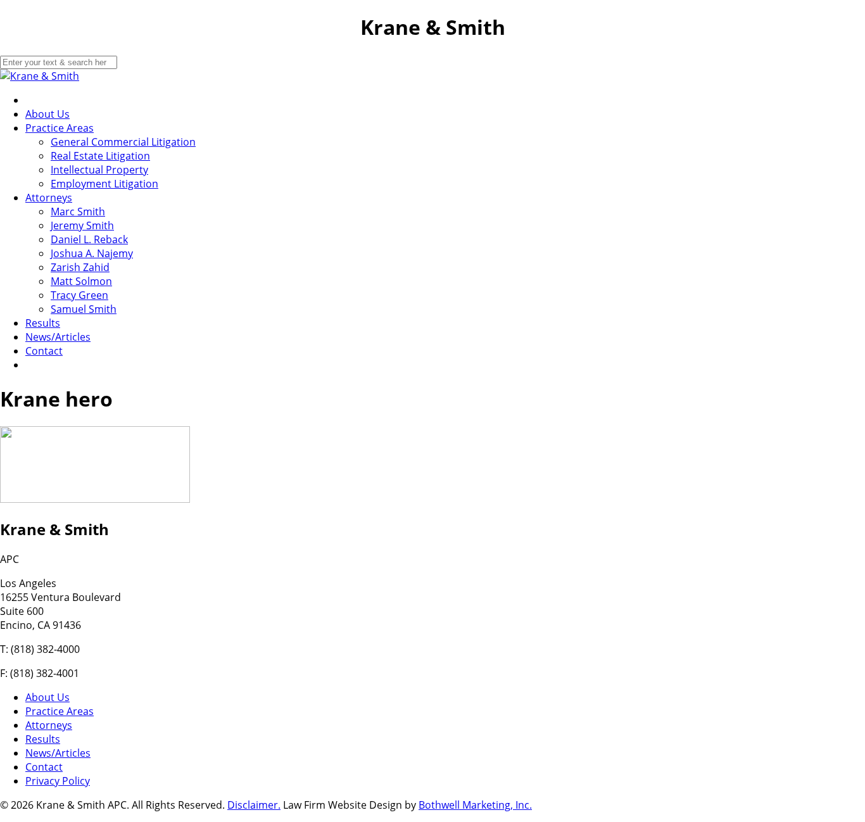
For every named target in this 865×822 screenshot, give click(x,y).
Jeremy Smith (82, 225)
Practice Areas (59, 128)
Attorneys (48, 198)
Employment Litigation (104, 184)
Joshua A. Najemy (92, 253)
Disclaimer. (254, 805)
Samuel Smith (84, 309)
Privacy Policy (57, 781)
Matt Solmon (81, 281)
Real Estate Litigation (100, 156)
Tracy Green (79, 295)
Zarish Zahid (80, 267)
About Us (47, 114)
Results (42, 323)
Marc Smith (78, 211)
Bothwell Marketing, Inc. (475, 805)
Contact (44, 351)
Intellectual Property (99, 170)
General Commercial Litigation (123, 142)
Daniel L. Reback (89, 239)
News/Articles (58, 337)
